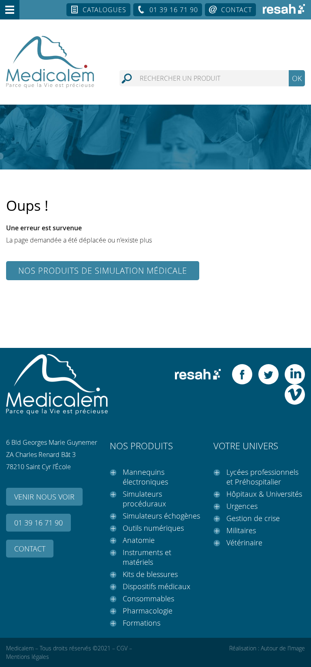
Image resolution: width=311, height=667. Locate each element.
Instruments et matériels (147, 557)
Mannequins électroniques (145, 477)
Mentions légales (27, 657)
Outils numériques (153, 528)
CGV (122, 648)
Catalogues (104, 9)
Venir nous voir (44, 497)
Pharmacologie (148, 611)
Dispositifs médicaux (156, 586)
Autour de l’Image (283, 648)
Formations (141, 623)
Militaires (241, 530)
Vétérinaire (244, 542)
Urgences (242, 506)
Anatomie (139, 540)
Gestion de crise (253, 518)
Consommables (148, 598)
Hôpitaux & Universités (264, 494)
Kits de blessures (150, 574)
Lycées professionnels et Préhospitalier (262, 477)
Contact (236, 9)
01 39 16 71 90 (173, 9)
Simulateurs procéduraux (144, 498)
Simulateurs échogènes (161, 516)
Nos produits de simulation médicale (102, 270)
